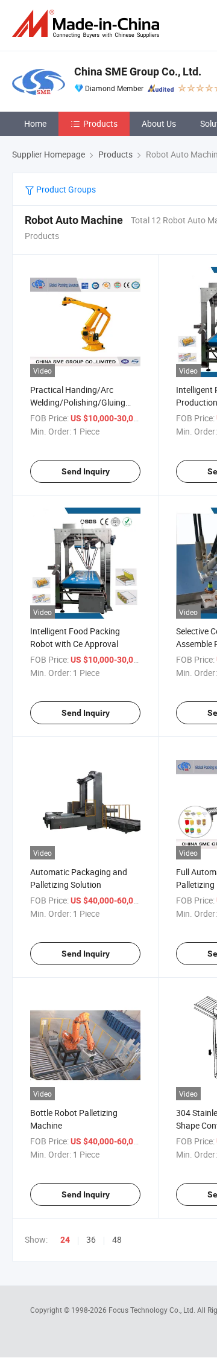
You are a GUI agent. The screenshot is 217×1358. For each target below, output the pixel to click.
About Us (159, 123)
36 (91, 1239)
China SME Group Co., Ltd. (137, 71)
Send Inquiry (85, 471)
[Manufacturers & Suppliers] (88, 24)
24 (65, 1240)
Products (100, 123)
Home (35, 123)
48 (117, 1239)
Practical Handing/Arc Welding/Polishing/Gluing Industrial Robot (77, 402)
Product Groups (65, 189)
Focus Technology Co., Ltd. (152, 1310)
